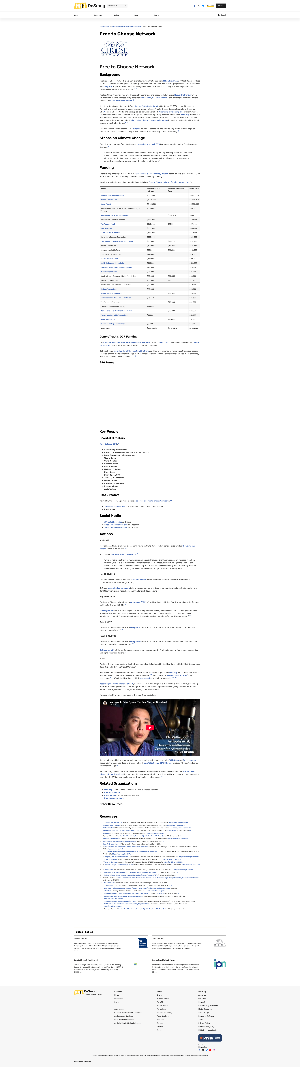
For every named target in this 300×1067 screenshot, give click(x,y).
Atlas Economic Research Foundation (116, 298)
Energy (160, 995)
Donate (221, 6)
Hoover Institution (182, 95)
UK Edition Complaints (207, 1030)
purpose (136, 129)
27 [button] (118, 765)
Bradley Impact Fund (109, 272)
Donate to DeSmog (206, 1016)
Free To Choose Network (116, 525)
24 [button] (111, 677)
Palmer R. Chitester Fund (146, 106)
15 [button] (138, 554)
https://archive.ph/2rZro (116, 849)
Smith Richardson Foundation (113, 263)
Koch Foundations (160, 98)
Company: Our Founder (111, 825)
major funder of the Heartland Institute (131, 351)
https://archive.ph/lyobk (178, 822)
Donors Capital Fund (109, 200)
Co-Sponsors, (109, 883)
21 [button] (133, 644)
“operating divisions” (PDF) (171, 112)
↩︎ (188, 822)
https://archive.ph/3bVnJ (188, 857)
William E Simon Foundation (112, 293)
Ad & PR (160, 1002)
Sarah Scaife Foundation (121, 100)
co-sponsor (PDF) (138, 602)
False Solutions (163, 1016)
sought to (108, 86)
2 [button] (136, 89)
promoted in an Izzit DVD (148, 144)
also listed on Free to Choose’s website (151, 501)
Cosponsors (108, 870)
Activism (160, 1020)
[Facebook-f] (194, 6)
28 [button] (162, 776)
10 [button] (132, 356)
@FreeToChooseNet (113, 522)
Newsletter (202, 1047)
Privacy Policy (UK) (206, 1027)
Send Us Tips (203, 1013)
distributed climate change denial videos (149, 120)
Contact (201, 1002)
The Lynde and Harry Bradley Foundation (117, 241)
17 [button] (158, 590)
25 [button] (173, 677)
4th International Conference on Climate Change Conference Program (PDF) (130, 875)
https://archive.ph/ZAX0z (191, 865)
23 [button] (151, 675)
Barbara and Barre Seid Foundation (115, 215)
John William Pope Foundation (113, 324)
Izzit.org (185, 115)
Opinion (160, 1030)
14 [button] (126, 548)
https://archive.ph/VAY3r (183, 870)
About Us (106, 833)
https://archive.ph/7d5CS (182, 828)
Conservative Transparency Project (152, 174)
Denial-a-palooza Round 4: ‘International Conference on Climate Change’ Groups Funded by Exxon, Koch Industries (157, 878)
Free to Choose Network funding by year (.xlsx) (170, 182)
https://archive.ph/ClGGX (173, 862)
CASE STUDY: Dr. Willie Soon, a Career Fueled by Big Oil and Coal (126, 904)
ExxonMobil (146, 98)
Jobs (200, 1020)
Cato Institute (106, 228)
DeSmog (96, 5)
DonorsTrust (106, 204)
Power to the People (111, 862)
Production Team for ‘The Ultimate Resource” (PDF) (121, 830)
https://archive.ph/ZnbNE (176, 838)
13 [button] (171, 500)
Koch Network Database (124, 1020)
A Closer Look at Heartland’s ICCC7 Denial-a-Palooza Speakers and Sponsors (131, 872)
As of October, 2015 (108, 444)
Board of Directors (110, 859)
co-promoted (146, 678)
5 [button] (125, 122)
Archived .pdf (171, 830)
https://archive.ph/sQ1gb (176, 825)
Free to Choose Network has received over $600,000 (127, 342)
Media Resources (205, 1009)
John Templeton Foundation (112, 195)
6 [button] (127, 122)
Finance (160, 1027)
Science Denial (163, 998)
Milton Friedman (170, 81)
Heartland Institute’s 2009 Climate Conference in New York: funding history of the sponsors (137, 888)
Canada (160, 1023)
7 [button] (178, 131)
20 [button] (122, 630)
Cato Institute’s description (123, 554)
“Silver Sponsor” (139, 580)
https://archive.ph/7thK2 (113, 906)
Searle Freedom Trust (109, 259)
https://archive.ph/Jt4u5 (113, 898)
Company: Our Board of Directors (116, 857)
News (116, 995)
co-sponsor (135, 627)
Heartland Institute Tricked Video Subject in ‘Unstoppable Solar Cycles (142, 836)
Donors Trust (163, 342)
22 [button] (125, 652)
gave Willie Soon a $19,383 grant (158, 763)
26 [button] (176, 677)
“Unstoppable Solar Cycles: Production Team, (120, 901)
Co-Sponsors (109, 885)
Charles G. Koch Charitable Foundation (116, 267)
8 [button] (108, 146)
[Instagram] (214, 1050)
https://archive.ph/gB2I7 (155, 833)
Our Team (202, 998)
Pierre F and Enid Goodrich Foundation (116, 311)
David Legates (189, 760)
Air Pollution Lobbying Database (127, 1023)
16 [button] (135, 582)
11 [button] (135, 356)
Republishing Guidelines (208, 1005)
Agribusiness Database (123, 1016)
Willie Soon (174, 760)
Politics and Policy (164, 1013)
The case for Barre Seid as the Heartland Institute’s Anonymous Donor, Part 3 (131, 851)
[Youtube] (210, 1050)
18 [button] (125, 604)
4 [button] (104, 111)
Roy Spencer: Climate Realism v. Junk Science (119, 841)
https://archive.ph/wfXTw (121, 854)
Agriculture (161, 1009)
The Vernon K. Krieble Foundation (114, 315)
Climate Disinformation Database (126, 26)
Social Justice (162, 1005)
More (155, 15)
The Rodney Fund (108, 224)
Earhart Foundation (108, 289)
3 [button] (133, 100)
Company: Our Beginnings (112, 822)
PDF (185, 675)
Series (116, 1002)
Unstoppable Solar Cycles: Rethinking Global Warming (123, 896)
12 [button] (119, 443)
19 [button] (190, 616)
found (106, 610)
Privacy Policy (204, 1023)
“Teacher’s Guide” (174, 675)
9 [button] (163, 176)
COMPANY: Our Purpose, (112, 838)
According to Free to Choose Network (116, 684)
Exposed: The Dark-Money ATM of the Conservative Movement (126, 847)
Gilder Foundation (108, 320)
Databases (104, 26)
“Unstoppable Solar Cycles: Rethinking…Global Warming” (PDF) (126, 893)
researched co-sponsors (118, 588)
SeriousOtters (86, 1061)
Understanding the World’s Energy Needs (118, 865)
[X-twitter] (199, 6)
